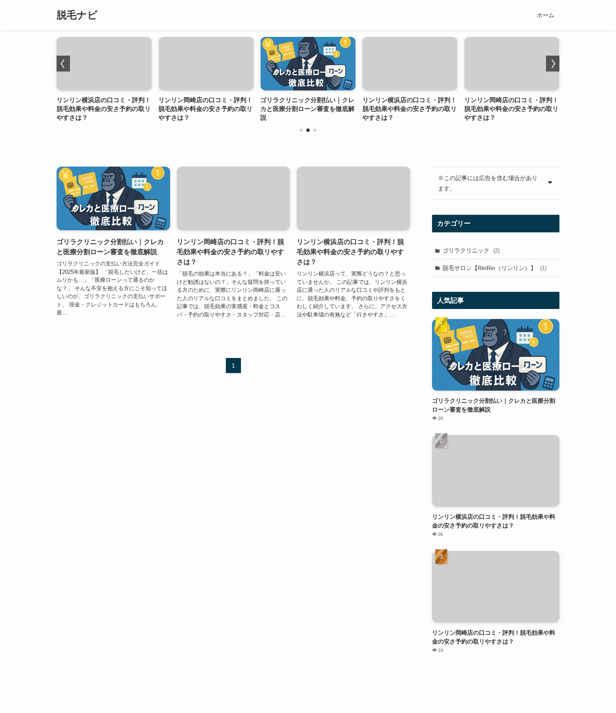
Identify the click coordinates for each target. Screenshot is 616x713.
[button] (301, 130)
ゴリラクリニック (471, 250)
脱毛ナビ (77, 15)
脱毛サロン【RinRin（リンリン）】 (494, 268)
